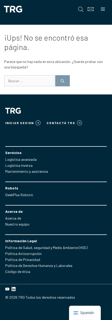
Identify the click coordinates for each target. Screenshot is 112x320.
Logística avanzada (21, 159)
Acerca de (13, 218)
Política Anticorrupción (23, 253)
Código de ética (17, 271)
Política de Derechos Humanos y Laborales (38, 265)
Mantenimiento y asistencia (26, 171)
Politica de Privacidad (22, 259)
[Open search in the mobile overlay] (80, 9)
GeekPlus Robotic (19, 195)
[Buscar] (62, 80)
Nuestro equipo (17, 224)
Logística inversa (19, 165)
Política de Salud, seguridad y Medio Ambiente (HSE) (46, 247)
